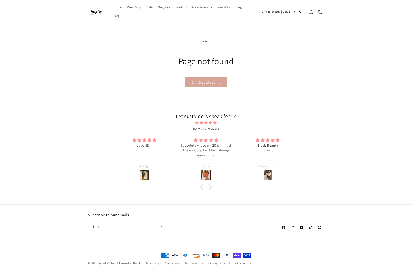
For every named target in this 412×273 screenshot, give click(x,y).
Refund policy (153, 262)
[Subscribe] (160, 227)
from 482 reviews (206, 129)
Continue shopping (206, 82)
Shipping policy (216, 262)
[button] (181, 7)
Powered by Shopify (130, 263)
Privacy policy (173, 262)
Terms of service (194, 262)
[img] (206, 123)
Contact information (240, 262)
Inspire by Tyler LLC (108, 263)
